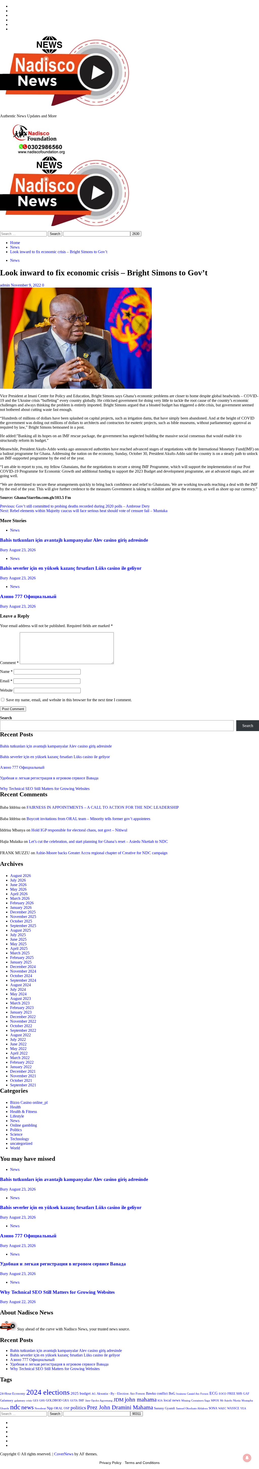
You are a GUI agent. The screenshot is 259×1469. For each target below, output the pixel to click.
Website (6, 690)
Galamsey (6, 1400)
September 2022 (23, 1030)
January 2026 (21, 907)
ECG (213, 1393)
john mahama (141, 1399)
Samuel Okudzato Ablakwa (192, 1408)
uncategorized (21, 1143)
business (181, 1393)
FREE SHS (234, 1393)
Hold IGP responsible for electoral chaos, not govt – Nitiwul (79, 830)
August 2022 (20, 1035)
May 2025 (18, 944)
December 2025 (23, 912)
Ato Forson (137, 1393)
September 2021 (23, 1085)
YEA (243, 1408)
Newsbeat (40, 1408)
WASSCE (233, 1408)
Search (6, 718)
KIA (160, 1400)
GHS (42, 1400)
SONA (213, 1408)
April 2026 (19, 894)
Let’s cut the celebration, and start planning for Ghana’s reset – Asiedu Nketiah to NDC (98, 841)
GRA (65, 1400)
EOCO (222, 1393)
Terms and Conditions (142, 1463)
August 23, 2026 (22, 550)
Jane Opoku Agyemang (99, 1400)
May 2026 (18, 889)
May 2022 (18, 1048)
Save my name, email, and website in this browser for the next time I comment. (69, 700)
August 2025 (20, 930)
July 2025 (18, 935)
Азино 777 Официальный (28, 596)
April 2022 (19, 1053)
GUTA (74, 1400)
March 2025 (20, 953)
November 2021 (23, 1076)
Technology (19, 1139)
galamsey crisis (23, 1400)
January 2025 (21, 962)
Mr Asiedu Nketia (230, 1400)
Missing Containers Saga (195, 1400)
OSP (67, 1408)
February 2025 (22, 957)
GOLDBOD (53, 1400)
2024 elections (48, 1392)
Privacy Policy (110, 1463)
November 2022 (23, 1021)
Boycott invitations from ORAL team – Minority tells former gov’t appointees (88, 819)
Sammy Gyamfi (164, 1408)
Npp (50, 1408)
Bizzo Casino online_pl (29, 1102)
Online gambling (23, 1125)
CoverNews (63, 1454)
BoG (172, 1393)
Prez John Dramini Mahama (120, 1407)
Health (15, 1107)
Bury (4, 550)
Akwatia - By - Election (113, 1393)
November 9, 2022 (26, 285)
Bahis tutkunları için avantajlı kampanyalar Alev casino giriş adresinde (74, 540)
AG (94, 1393)
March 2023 (20, 1003)
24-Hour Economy (12, 1393)
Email (6, 681)
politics (78, 1407)
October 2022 (21, 1026)
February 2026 (22, 903)
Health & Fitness (23, 1111)
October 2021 (21, 1080)
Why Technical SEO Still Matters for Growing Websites (45, 788)
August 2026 (20, 875)
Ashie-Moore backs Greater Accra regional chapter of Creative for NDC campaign (101, 853)
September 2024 (23, 980)
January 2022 (21, 1067)
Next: (83, 511)
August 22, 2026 (22, 1302)
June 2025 (18, 939)
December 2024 (23, 966)
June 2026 (18, 885)
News (14, 260)
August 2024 (20, 985)
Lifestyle (17, 1116)
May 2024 (18, 994)
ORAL (58, 1408)
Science (16, 1134)
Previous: (75, 506)
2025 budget (81, 1393)
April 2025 (19, 948)
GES (35, 1400)
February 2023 (22, 1007)
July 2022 (18, 1039)
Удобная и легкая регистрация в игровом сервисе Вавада (49, 778)
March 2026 (20, 898)
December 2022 (23, 1017)
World (15, 1148)
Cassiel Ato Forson (197, 1393)
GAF (246, 1393)
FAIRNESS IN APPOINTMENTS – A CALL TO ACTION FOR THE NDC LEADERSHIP (103, 807)
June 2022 (18, 1044)
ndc (15, 1407)
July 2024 (18, 989)
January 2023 (21, 1012)
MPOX (215, 1400)
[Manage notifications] (247, 1458)
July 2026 (18, 880)
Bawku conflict (157, 1393)
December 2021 (23, 1071)
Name (6, 671)
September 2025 (23, 926)
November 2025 (23, 916)
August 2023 (20, 998)
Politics (16, 1130)
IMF (81, 1400)
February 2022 (22, 1062)
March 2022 (20, 1058)
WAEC (222, 1408)
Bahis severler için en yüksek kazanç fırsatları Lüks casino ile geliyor (70, 568)
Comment (9, 663)
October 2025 (21, 921)
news (27, 1407)
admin (5, 285)
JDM (119, 1399)
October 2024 (21, 976)
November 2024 (23, 971)
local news (172, 1400)
